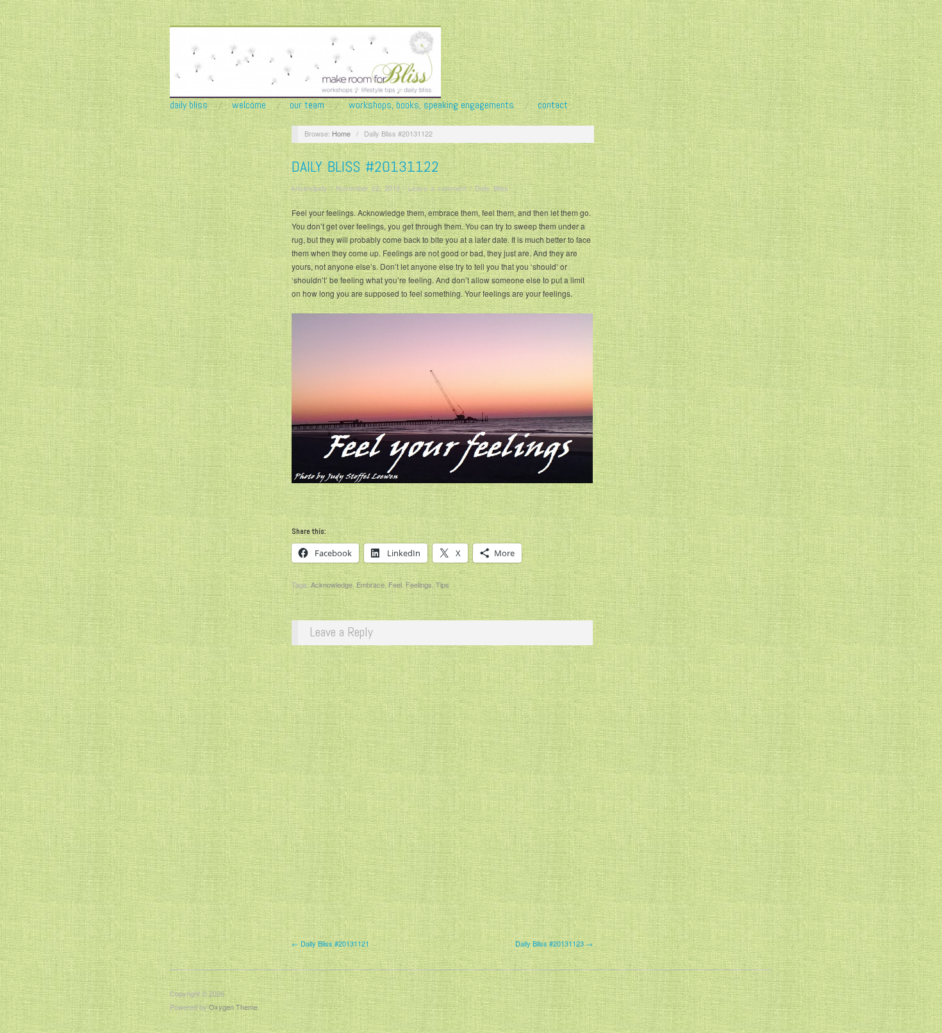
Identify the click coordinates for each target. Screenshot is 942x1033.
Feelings (419, 584)
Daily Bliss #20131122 (365, 166)
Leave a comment (437, 188)
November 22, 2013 (368, 188)
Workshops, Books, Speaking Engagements (431, 105)
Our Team (307, 105)
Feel (395, 584)
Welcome (249, 105)
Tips (442, 584)
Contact (553, 105)
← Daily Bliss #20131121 (330, 943)
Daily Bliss (189, 105)
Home (341, 133)
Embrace (370, 584)
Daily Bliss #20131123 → (554, 943)
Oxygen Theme (233, 1007)
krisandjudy (309, 188)
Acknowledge (331, 584)
